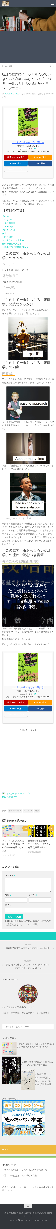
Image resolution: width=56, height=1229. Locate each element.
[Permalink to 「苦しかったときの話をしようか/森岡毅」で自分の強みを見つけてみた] (15, 831)
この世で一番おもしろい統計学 (28, 142)
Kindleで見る (16, 163)
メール (33, 895)
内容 (4, 233)
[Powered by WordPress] (19, 1220)
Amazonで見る (40, 157)
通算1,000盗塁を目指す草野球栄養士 (21, 1175)
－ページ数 (7, 226)
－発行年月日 (8, 223)
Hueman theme (41, 1220)
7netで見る (40, 163)
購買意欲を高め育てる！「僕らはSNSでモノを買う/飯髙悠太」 (39, 844)
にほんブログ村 (9, 797)
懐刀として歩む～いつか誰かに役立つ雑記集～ (27, 1170)
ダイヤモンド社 (15, 811)
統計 (37, 811)
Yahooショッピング (15, 169)
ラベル (5, 216)
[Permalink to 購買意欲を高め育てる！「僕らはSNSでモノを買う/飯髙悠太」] (41, 831)
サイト (8, 905)
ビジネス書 (7, 66)
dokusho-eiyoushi (12, 94)
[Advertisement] (28, 47)
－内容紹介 (7, 236)
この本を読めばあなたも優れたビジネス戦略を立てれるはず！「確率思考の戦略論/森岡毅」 (28, 595)
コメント (10, 875)
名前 (8, 895)
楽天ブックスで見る (15, 157)
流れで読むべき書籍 (12, 243)
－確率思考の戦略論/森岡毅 (15, 247)
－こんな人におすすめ (13, 240)
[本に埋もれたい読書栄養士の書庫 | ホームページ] (7, 3)
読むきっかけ (8, 230)
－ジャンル (7, 219)
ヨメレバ (31, 149)
